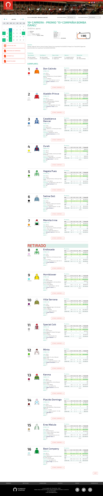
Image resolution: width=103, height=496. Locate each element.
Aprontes (54, 9)
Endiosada (49, 249)
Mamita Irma (50, 220)
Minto (46, 349)
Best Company (51, 448)
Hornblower (49, 274)
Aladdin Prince (51, 93)
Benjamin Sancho (50, 232)
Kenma (47, 374)
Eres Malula (49, 424)
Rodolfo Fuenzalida (50, 362)
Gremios (77, 483)
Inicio (32, 9)
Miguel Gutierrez (49, 387)
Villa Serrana (50, 299)
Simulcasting (90, 9)
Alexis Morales (49, 208)
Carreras (44, 9)
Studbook (91, 5)
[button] (58, 87)
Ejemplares (64, 9)
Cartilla (83, 5)
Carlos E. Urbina (49, 287)
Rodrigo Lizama (49, 159)
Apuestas (74, 5)
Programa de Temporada (13, 50)
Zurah (46, 146)
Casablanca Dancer (49, 120)
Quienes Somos (43, 483)
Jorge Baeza (48, 412)
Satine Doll (49, 196)
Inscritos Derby (11, 61)
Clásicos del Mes (11, 45)
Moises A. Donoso (50, 81)
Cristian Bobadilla (50, 262)
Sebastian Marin (49, 436)
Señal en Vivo (77, 9)
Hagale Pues (50, 171)
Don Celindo (49, 68)
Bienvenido (8, 483)
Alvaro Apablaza (49, 337)
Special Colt (49, 324)
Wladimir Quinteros (50, 134)
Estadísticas (10, 56)
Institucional (26, 483)
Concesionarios (94, 483)
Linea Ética (60, 483)
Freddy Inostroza (50, 184)
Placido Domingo (52, 399)
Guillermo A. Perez (50, 106)
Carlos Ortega (49, 461)
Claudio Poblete (49, 312)
